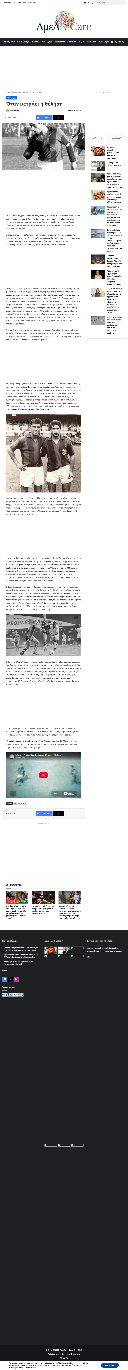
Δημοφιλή (116, 138)
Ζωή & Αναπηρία (23, 42)
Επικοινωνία (32, 2)
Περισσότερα (85, 42)
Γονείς (42, 42)
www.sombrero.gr (20, 803)
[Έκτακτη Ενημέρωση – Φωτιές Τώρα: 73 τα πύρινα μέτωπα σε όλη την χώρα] (98, 259)
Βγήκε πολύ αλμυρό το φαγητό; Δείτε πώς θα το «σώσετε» (113, 152)
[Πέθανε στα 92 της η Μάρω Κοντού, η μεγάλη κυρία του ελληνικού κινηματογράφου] (98, 274)
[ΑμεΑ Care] (64, 21)
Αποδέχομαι (110, 1365)
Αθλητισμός (18, 92)
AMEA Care (14, 110)
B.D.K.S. (79, 1350)
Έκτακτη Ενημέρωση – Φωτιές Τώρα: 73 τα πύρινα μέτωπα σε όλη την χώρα (114, 261)
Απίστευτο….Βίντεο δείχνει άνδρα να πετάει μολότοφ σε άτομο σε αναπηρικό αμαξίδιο (114, 325)
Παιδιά (35, 42)
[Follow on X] (20, 110)
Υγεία (49, 42)
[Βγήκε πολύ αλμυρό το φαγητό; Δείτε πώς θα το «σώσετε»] (98, 151)
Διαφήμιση (22, 2)
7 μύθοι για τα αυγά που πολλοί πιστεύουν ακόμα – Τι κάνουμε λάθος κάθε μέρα (114, 197)
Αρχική (7, 42)
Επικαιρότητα (59, 42)
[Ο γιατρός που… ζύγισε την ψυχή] (98, 166)
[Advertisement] (64, 65)
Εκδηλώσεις (72, 42)
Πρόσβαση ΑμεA (102, 42)
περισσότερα (30, 1367)
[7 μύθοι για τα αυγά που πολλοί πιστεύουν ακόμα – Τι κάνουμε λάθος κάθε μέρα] (98, 195)
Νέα (13, 42)
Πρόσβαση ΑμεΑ (9, 2)
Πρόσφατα (97, 138)
